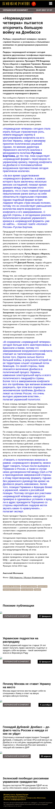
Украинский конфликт (16, 616)
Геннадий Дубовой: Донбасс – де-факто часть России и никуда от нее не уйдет (26, 730)
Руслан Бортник (27, 589)
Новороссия (42, 586)
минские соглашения (28, 586)
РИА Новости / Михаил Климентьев (26, 577)
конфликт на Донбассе (11, 586)
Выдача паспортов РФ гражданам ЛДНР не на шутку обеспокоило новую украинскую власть (25, 786)
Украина (37, 589)
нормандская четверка (11, 589)
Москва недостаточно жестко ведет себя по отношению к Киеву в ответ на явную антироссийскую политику (24, 693)
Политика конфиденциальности (15, 799)
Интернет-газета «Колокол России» (16, 794)
